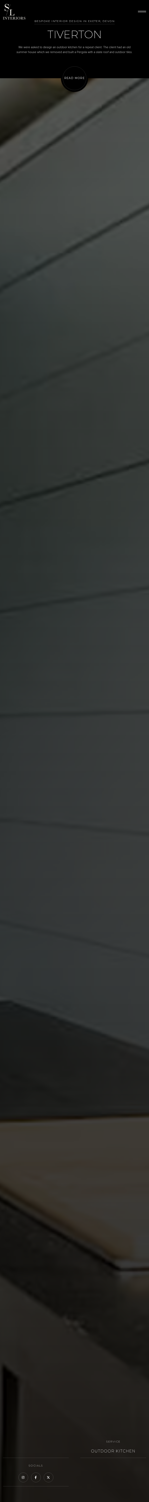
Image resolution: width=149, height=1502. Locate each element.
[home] (14, 12)
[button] (142, 12)
